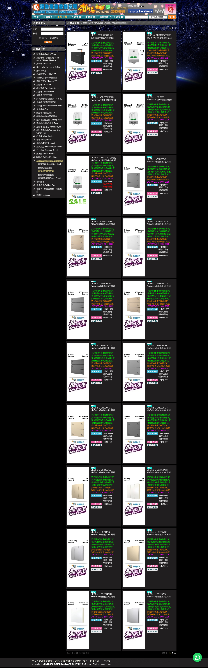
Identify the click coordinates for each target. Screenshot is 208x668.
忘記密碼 (54, 37)
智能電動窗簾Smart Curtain (50, 178)
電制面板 (40, 182)
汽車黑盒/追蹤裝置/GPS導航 (49, 99)
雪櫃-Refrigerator (43, 139)
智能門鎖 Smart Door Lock (49, 164)
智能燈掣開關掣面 (46, 171)
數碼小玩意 (41, 70)
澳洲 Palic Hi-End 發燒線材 (48, 67)
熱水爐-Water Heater (45, 153)
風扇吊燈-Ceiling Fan (45, 185)
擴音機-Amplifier (43, 63)
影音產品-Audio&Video (46, 54)
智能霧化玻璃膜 (45, 168)
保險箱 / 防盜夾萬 (44, 95)
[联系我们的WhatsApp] (197, 657)
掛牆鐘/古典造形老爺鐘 (46, 116)
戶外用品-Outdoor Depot (47, 150)
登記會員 (43, 37)
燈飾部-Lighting (43, 195)
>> (175, 28)
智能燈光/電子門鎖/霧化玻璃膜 (49, 161)
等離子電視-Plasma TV (46, 81)
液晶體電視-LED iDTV (46, 74)
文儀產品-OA (42, 109)
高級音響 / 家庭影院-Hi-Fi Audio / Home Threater (47, 59)
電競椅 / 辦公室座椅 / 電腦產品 (49, 190)
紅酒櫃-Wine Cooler (45, 136)
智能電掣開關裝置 (46, 175)
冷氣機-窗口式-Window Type (48, 127)
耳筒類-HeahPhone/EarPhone (49, 106)
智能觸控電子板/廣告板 (46, 77)
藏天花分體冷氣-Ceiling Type (49, 120)
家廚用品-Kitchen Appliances (49, 146)
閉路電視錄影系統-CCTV (47, 113)
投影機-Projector (43, 85)
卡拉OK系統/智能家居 (46, 102)
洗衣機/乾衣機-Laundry (46, 143)
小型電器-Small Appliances (48, 88)
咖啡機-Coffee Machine (46, 157)
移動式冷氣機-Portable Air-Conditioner (48, 131)
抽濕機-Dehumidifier (45, 92)
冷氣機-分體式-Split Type (47, 123)
